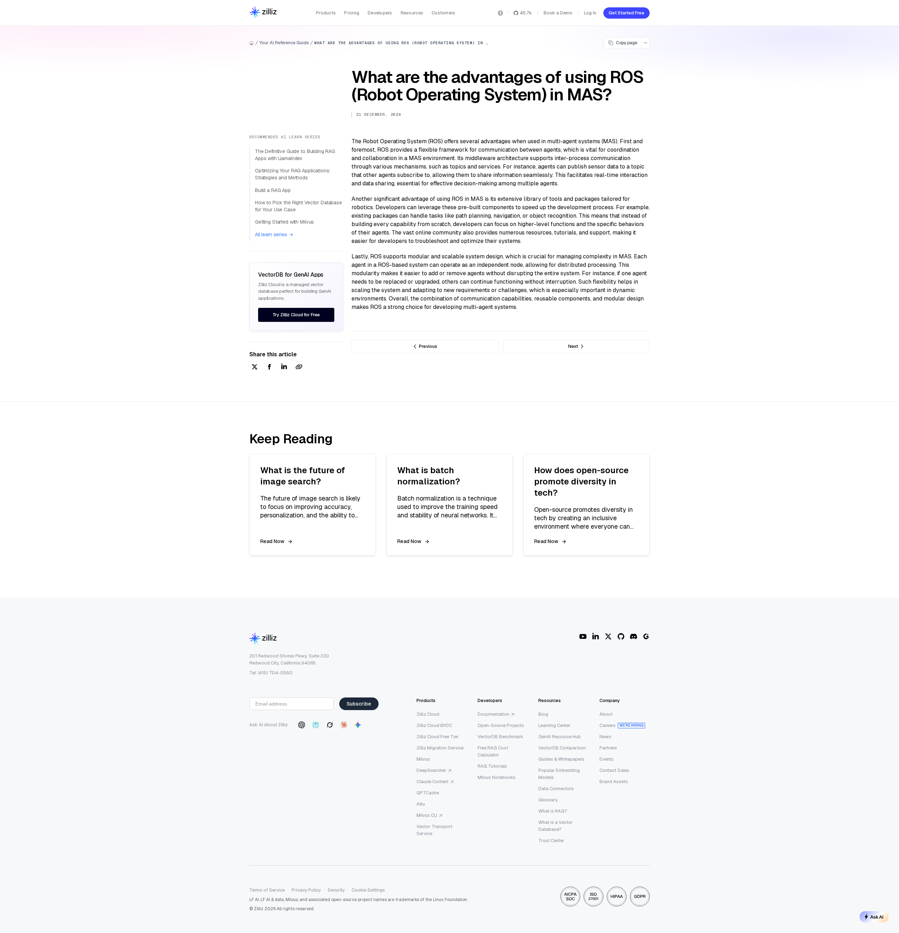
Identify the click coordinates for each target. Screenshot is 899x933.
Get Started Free (626, 13)
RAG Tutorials (492, 766)
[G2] (646, 636)
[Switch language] (500, 13)
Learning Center (554, 725)
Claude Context (432, 782)
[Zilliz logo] (263, 13)
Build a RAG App (273, 190)
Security (336, 890)
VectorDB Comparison (562, 748)
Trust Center (551, 840)
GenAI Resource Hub (559, 737)
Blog (543, 714)
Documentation (493, 714)
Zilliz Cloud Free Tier (437, 737)
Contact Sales (614, 770)
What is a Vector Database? (555, 825)
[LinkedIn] (595, 636)
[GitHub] (620, 636)
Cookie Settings (368, 890)
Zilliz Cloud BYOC (434, 725)
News (605, 737)
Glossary (548, 800)
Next (573, 346)
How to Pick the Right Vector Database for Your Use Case (298, 206)
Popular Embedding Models (559, 773)
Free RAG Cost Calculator (493, 751)
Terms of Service (267, 890)
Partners (608, 748)
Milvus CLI (426, 815)
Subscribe (359, 704)
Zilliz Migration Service (440, 748)
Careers (607, 725)
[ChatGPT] (301, 724)
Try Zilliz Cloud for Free (296, 315)
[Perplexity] (315, 724)
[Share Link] (299, 367)
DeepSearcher (431, 770)
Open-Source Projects (501, 725)
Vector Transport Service (434, 829)
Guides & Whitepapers (561, 759)
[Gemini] (357, 724)
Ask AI (877, 917)
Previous (428, 346)
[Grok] (329, 724)
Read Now (272, 541)
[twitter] (254, 367)
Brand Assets (613, 782)
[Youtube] (582, 636)
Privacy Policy (306, 890)
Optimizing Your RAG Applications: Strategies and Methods (292, 174)
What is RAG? (552, 811)
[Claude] (343, 724)
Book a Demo (558, 13)
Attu (420, 804)
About (605, 714)
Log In (590, 13)
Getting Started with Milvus (284, 222)
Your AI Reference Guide (284, 43)
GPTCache (427, 793)
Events (606, 759)
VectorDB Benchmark (500, 737)
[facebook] (269, 367)
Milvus (423, 759)
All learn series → (274, 234)
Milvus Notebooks (497, 777)
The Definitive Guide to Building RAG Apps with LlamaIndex (295, 154)
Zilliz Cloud (427, 714)
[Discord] (633, 636)
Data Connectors (556, 789)
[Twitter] (608, 636)
